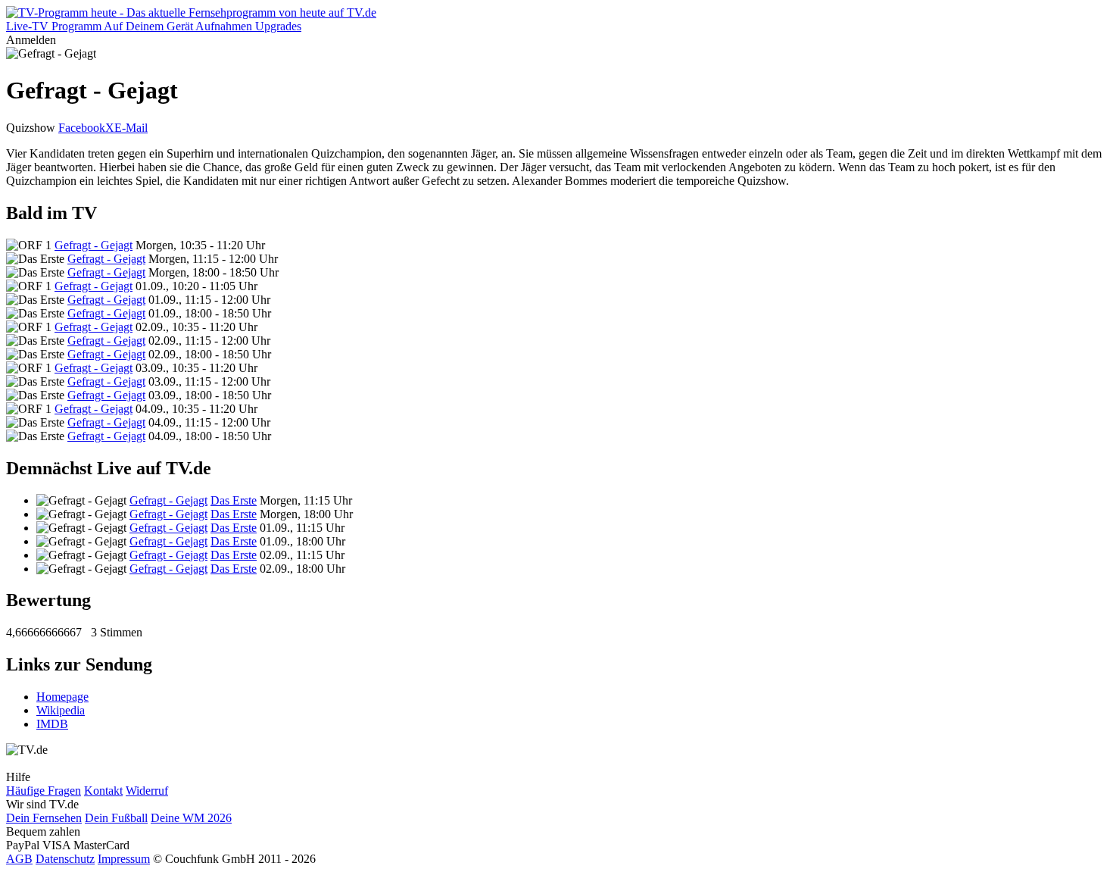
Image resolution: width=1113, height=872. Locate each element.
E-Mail (131, 127)
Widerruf (147, 790)
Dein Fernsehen (44, 817)
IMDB (52, 723)
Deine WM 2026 (191, 817)
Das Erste (233, 500)
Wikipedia (60, 710)
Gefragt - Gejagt (93, 245)
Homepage (62, 696)
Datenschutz (65, 858)
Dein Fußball (116, 817)
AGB (19, 858)
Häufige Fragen (43, 790)
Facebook (81, 127)
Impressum (124, 858)
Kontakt (103, 790)
